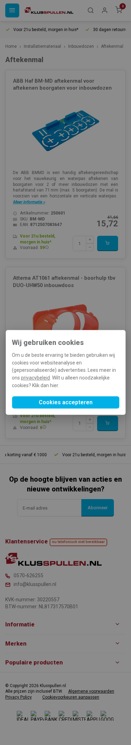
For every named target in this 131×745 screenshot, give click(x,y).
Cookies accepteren (66, 402)
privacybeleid (35, 378)
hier (54, 385)
